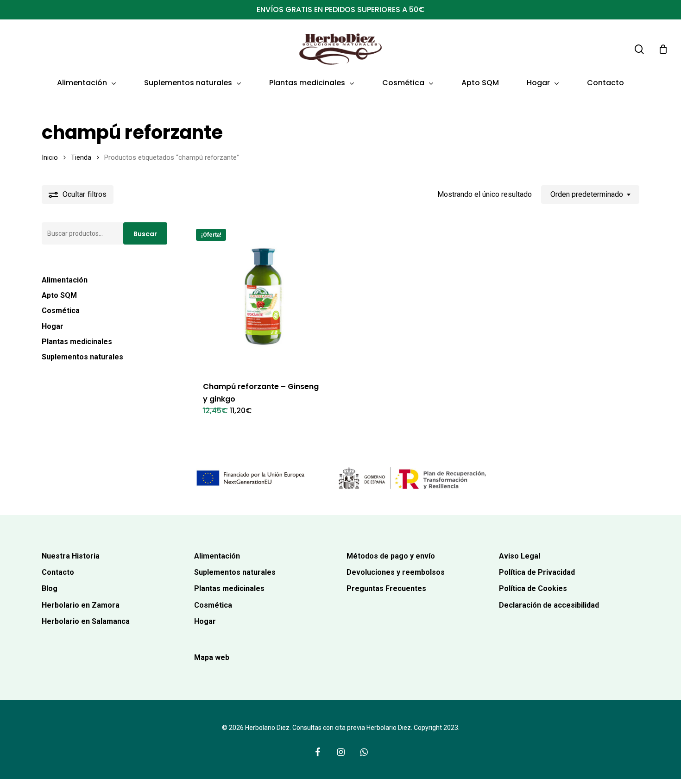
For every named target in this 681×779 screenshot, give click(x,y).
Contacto (58, 572)
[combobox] (590, 194)
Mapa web (211, 657)
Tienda (81, 157)
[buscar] (639, 49)
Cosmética (61, 310)
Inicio (50, 157)
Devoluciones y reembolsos (396, 572)
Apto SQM (59, 295)
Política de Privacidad (537, 572)
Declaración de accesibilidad (549, 605)
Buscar (145, 234)
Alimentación (65, 280)
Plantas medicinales (77, 341)
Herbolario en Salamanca (86, 621)
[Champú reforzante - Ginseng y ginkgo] (263, 296)
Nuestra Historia (71, 556)
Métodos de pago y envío (391, 556)
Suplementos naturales (82, 356)
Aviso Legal (519, 556)
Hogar (52, 326)
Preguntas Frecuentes (386, 588)
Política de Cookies (533, 588)
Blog (49, 588)
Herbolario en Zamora (81, 605)
